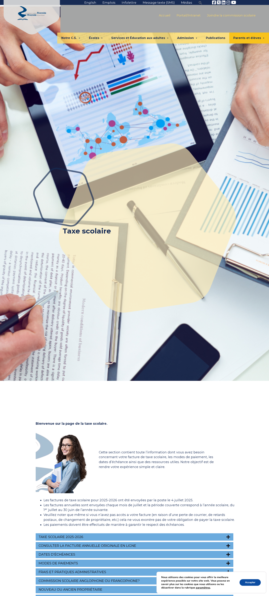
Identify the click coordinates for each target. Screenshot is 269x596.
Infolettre (129, 2)
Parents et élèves (247, 38)
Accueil (164, 15)
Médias (186, 2)
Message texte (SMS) (159, 2)
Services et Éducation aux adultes (138, 38)
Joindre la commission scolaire (231, 15)
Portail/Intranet (189, 15)
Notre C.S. (69, 38)
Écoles (94, 38)
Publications (215, 38)
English (90, 2)
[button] (200, 2)
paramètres (203, 587)
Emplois (108, 2)
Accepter (250, 582)
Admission (185, 38)
